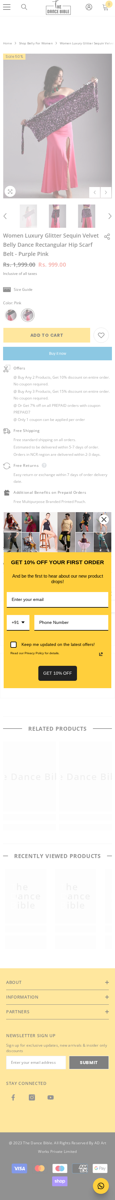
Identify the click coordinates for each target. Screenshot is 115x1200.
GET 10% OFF (57, 673)
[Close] (104, 519)
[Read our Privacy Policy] (101, 654)
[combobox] (18, 623)
